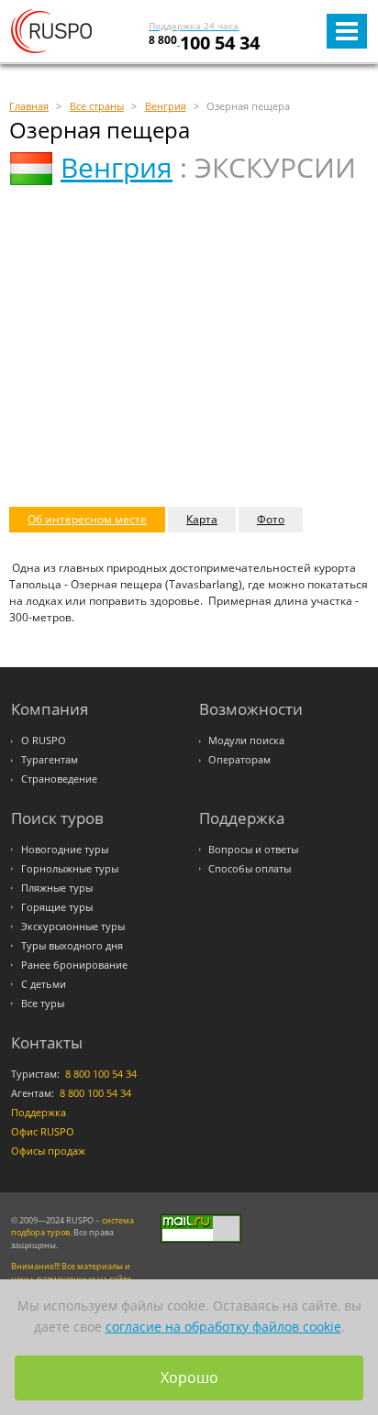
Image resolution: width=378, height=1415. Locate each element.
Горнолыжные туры (69, 868)
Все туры (42, 1003)
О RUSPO (43, 740)
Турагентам (49, 759)
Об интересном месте (87, 519)
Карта (201, 519)
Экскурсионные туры (73, 926)
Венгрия (116, 167)
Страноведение (59, 779)
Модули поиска (246, 740)
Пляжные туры (57, 888)
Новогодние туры (64, 849)
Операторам (239, 759)
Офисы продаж (48, 1151)
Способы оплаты (249, 868)
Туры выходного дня (72, 945)
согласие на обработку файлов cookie (223, 1326)
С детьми (43, 984)
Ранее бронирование (74, 965)
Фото (270, 519)
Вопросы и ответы (253, 849)
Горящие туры (57, 907)
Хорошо (189, 1377)
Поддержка (38, 1112)
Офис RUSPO (42, 1131)
